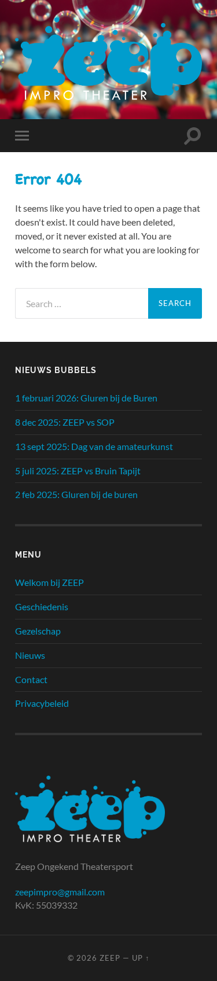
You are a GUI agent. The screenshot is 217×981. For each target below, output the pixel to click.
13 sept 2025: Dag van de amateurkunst (94, 446)
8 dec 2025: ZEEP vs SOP (65, 421)
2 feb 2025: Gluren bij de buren (76, 494)
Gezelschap (38, 630)
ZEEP (110, 957)
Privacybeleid (42, 703)
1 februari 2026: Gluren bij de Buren (86, 397)
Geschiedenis (41, 606)
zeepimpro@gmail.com (60, 891)
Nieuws (30, 655)
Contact (31, 679)
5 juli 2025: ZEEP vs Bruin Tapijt (78, 470)
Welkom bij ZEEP (49, 582)
